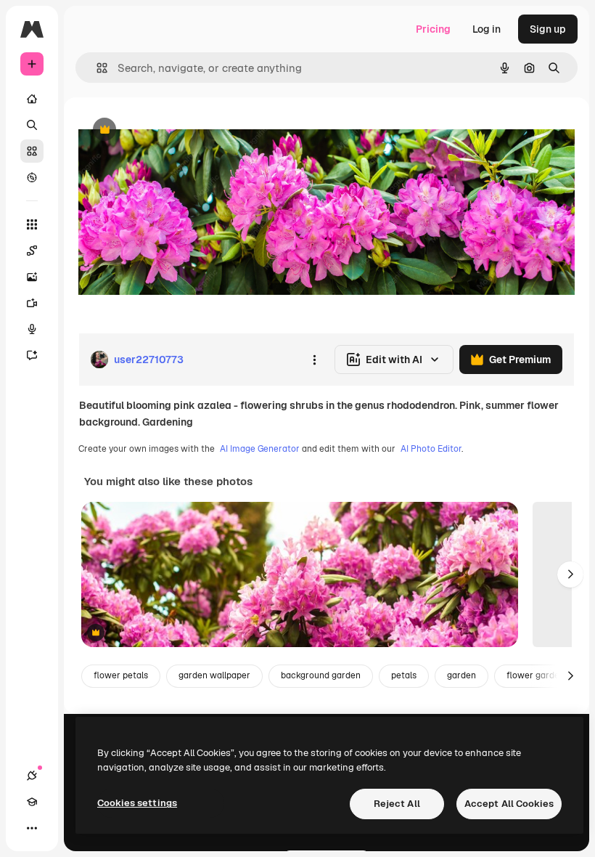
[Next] (570, 574)
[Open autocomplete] (96, 67)
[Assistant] (32, 355)
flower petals (121, 675)
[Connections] (32, 775)
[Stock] (32, 151)
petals (403, 675)
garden (461, 675)
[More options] (314, 359)
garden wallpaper (214, 675)
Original (171, 130)
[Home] (32, 98)
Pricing (433, 29)
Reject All (397, 803)
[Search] (32, 125)
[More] (32, 828)
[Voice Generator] (32, 329)
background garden (321, 675)
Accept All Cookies (509, 803)
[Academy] (32, 801)
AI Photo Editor (431, 449)
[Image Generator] (32, 276)
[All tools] (32, 224)
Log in (486, 29)
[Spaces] (32, 250)
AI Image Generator (260, 449)
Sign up (548, 29)
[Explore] (32, 177)
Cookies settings (137, 803)
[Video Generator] (32, 302)
